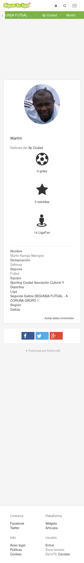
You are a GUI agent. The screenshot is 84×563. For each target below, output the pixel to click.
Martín (16, 138)
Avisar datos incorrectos (59, 318)
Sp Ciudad (35, 147)
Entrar (49, 545)
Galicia (15, 309)
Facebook (17, 523)
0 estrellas (42, 201)
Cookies (16, 554)
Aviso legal (17, 545)
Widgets (51, 523)
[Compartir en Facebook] (28, 336)
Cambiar (64, 554)
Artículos (51, 528)
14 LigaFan (42, 232)
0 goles (42, 171)
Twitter (14, 528)
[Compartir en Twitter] (42, 336)
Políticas (16, 549)
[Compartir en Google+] (56, 336)
